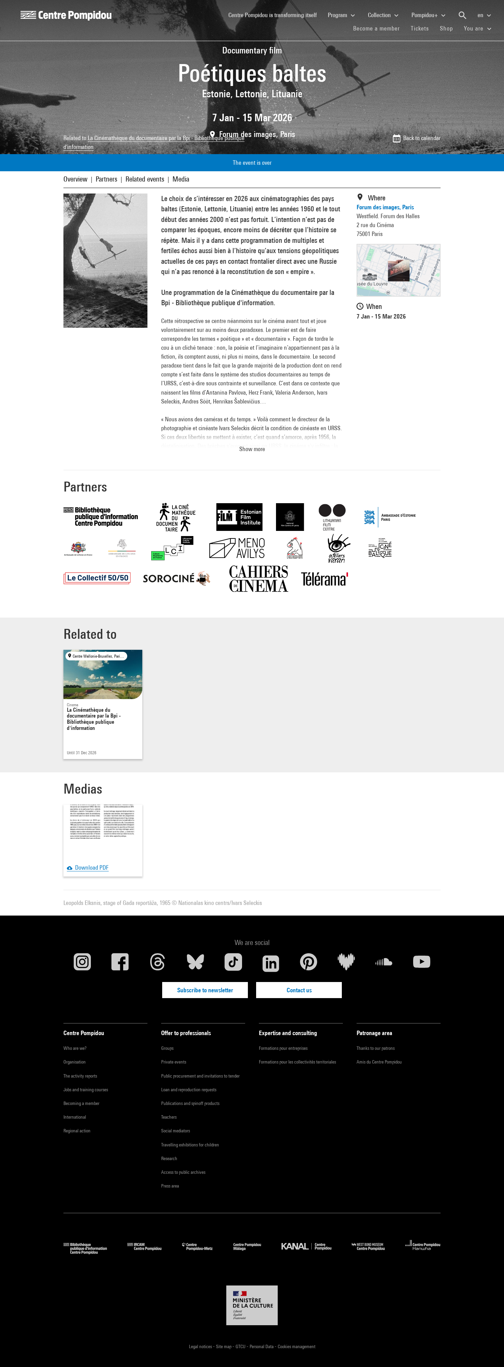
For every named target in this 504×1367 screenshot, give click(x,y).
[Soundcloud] (384, 963)
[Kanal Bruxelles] (311, 1252)
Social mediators (175, 1130)
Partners (106, 179)
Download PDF (90, 867)
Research (169, 1158)
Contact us (299, 990)
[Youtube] (422, 963)
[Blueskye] (195, 963)
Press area (170, 1186)
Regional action (77, 1130)
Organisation (74, 1062)
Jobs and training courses (85, 1089)
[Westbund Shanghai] (373, 1252)
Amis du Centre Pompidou (379, 1062)
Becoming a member (81, 1103)
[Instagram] (82, 963)
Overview (75, 179)
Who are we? (74, 1048)
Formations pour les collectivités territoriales (297, 1062)
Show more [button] (252, 448)
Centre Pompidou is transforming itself (275, 14)
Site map (224, 1346)
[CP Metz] (202, 1252)
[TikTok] (233, 963)
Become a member (379, 28)
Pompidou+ (425, 14)
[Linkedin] (271, 963)
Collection (380, 14)
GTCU (241, 1346)
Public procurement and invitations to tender (200, 1076)
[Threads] (158, 963)
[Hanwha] (423, 1252)
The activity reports (80, 1076)
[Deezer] (346, 963)
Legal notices (201, 1346)
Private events (173, 1062)
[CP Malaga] (252, 1252)
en (481, 14)
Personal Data (262, 1346)
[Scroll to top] (488, 1351)
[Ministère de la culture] (252, 1305)
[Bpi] (90, 1252)
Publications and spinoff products (190, 1103)
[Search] (462, 15)
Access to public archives (183, 1172)
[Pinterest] (308, 963)
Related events (144, 179)
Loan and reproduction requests (188, 1089)
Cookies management (296, 1346)
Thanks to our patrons (376, 1048)
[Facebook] (120, 963)
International (74, 1117)
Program (338, 14)
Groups (167, 1048)
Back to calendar (422, 137)
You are (474, 28)
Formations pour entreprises (283, 1048)
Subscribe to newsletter (205, 990)
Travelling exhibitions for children (190, 1144)
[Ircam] (149, 1252)
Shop (449, 28)
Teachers (169, 1117)
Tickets (420, 28)
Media (180, 179)
